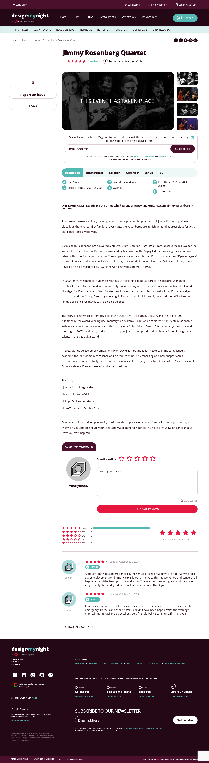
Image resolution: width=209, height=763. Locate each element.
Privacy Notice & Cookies (43, 759)
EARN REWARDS (161, 29)
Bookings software (84, 696)
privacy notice (166, 156)
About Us (79, 663)
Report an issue (32, 94)
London (26, 40)
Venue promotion (179, 696)
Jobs (104, 663)
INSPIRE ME (86, 29)
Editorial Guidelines (175, 663)
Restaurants (107, 17)
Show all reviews (75, 626)
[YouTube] (41, 675)
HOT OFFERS (104, 29)
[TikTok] (50, 675)
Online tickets (114, 696)
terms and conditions (143, 156)
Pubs (76, 17)
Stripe (34, 698)
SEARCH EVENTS (42, 29)
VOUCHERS (122, 29)
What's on (129, 17)
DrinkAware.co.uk (20, 720)
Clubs (89, 17)
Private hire (150, 17)
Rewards (93, 663)
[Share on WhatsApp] (190, 40)
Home (14, 40)
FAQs (33, 105)
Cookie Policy (153, 663)
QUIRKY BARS (140, 29)
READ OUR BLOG (65, 29)
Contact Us (116, 663)
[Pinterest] (32, 675)
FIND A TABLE (21, 29)
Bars (63, 17)
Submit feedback (75, 759)
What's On (40, 40)
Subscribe (183, 148)
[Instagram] (24, 675)
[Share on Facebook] (176, 40)
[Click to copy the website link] (195, 40)
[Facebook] (15, 675)
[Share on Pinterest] (186, 40)
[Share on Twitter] (181, 40)
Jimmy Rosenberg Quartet (64, 40)
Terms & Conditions (19, 759)
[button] (83, 61)
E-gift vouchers (146, 696)
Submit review (147, 509)
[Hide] (193, 137)
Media (139, 663)
